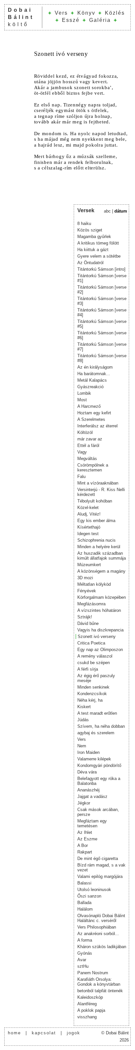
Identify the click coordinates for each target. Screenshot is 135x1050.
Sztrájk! (84, 616)
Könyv (86, 13)
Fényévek (86, 590)
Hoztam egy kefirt (94, 412)
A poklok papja (91, 1010)
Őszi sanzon (89, 896)
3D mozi (85, 577)
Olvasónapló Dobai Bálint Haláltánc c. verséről (101, 918)
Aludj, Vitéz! (89, 514)
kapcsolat (44, 1032)
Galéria (100, 20)
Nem (81, 745)
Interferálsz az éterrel (97, 425)
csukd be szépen (93, 662)
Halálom (85, 909)
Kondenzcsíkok (92, 693)
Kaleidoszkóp (90, 997)
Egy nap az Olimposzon (100, 649)
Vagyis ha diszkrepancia (100, 630)
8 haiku (84, 223)
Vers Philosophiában (96, 927)
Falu (81, 476)
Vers (61, 13)
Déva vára (87, 772)
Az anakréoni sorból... (98, 933)
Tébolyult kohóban (94, 501)
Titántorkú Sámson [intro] (101, 269)
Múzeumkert (89, 564)
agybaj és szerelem (95, 732)
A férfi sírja (87, 669)
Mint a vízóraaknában (97, 483)
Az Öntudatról (90, 262)
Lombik (84, 393)
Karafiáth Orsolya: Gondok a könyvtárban (98, 982)
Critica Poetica (91, 643)
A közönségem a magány (101, 571)
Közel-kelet (88, 507)
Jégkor (83, 803)
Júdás (83, 719)
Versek (85, 210)
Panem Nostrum (92, 972)
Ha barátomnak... (93, 373)
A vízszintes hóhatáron (99, 610)
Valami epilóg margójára (100, 876)
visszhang (87, 1016)
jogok (73, 1032)
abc (107, 211)
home (14, 1032)
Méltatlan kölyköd (94, 584)
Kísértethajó (88, 527)
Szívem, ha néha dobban (101, 726)
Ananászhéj (88, 790)
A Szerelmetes (91, 419)
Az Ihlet (84, 832)
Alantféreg (87, 1003)
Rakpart (84, 852)
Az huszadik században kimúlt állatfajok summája (101, 556)
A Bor (82, 845)
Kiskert (84, 706)
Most (82, 399)
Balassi (84, 883)
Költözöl (85, 432)
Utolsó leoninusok (94, 889)
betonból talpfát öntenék (100, 990)
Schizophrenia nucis (96, 540)
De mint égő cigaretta (97, 858)
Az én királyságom (95, 367)
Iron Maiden (88, 752)
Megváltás (87, 458)
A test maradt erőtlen (97, 713)
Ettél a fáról (88, 445)
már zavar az (89, 439)
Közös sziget (89, 230)
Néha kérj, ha (90, 700)
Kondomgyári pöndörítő (99, 765)
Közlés (115, 13)
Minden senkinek (93, 687)
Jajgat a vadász (92, 796)
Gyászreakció (90, 386)
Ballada (84, 902)
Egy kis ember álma (96, 520)
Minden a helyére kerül (98, 546)
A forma (84, 940)
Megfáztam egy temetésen (92, 823)
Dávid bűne (88, 623)
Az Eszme (87, 838)
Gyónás (84, 953)
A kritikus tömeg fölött (98, 243)
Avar (81, 959)
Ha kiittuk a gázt (92, 249)
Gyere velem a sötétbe (99, 256)
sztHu (82, 966)
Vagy (82, 452)
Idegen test (88, 533)
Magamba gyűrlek (94, 236)
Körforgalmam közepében (101, 597)
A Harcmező (89, 406)
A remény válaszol (94, 656)
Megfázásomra (91, 603)
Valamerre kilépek (94, 758)
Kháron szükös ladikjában (101, 946)
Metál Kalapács (92, 380)
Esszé (71, 20)
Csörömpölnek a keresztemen (92, 467)
